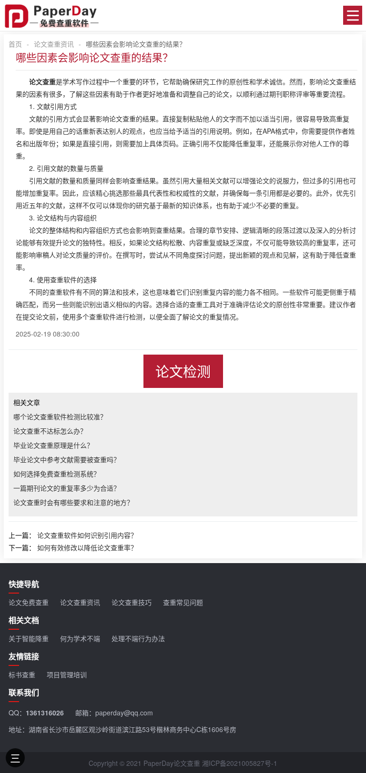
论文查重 (42, 81)
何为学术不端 (80, 638)
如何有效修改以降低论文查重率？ (87, 547)
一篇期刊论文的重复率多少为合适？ (66, 488)
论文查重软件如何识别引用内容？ (87, 535)
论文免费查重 (29, 602)
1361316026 (45, 712)
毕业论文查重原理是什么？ (53, 445)
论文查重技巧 (132, 602)
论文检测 (183, 371)
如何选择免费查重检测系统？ (56, 473)
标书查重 (22, 674)
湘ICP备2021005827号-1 (239, 763)
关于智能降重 (29, 638)
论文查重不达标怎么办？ (50, 431)
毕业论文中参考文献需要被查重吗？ (66, 459)
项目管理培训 (67, 674)
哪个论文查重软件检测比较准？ (60, 416)
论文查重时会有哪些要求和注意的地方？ (73, 502)
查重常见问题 (183, 602)
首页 (15, 44)
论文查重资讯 (54, 44)
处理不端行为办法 (138, 638)
